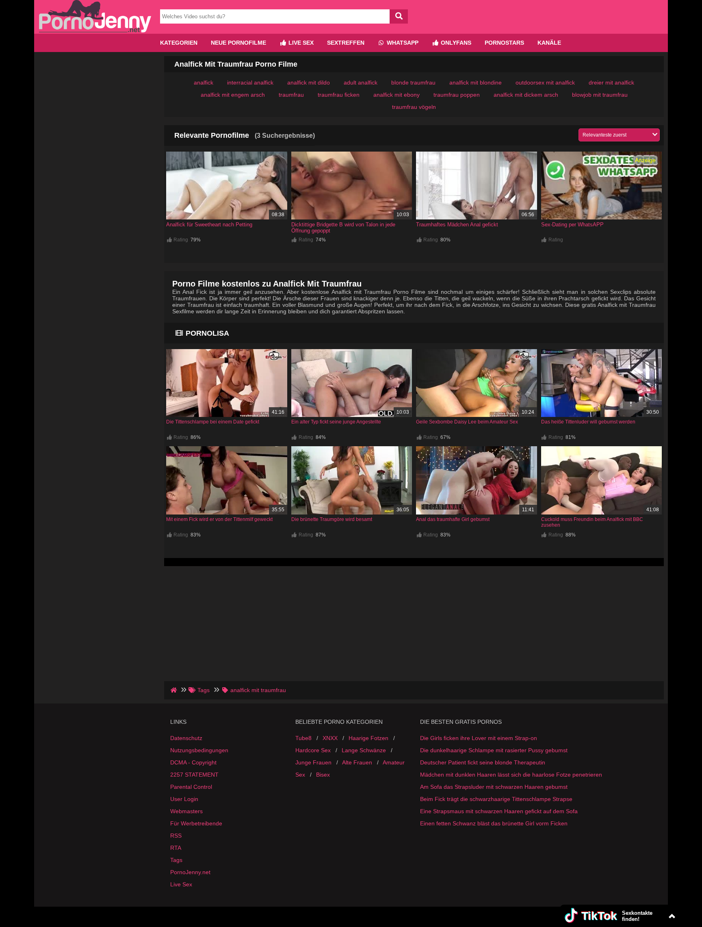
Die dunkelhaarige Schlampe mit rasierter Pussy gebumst (494, 750)
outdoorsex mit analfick (545, 82)
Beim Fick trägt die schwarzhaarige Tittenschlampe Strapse (496, 799)
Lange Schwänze (364, 750)
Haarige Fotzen (368, 738)
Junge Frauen (313, 762)
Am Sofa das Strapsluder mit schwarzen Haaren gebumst (494, 787)
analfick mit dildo (308, 82)
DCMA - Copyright (193, 762)
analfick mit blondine (475, 82)
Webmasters (186, 811)
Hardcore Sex (313, 750)
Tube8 (303, 738)
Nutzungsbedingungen (199, 750)
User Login (184, 799)
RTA (175, 848)
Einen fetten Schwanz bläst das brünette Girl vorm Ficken (494, 823)
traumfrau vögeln (414, 107)
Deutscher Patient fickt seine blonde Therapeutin (482, 762)
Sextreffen (345, 42)
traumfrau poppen (456, 94)
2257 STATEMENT (194, 774)
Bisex (323, 774)
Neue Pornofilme (238, 42)
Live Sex (300, 42)
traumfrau (291, 94)
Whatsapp (401, 42)
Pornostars (504, 42)
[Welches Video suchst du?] (399, 16)
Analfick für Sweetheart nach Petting (209, 224)
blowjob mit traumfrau (600, 94)
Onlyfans (455, 42)
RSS (176, 835)
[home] (174, 690)
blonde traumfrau (413, 82)
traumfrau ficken (339, 94)
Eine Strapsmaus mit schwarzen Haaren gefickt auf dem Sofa (499, 811)
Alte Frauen (357, 762)
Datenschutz (186, 738)
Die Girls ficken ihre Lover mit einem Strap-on (478, 738)
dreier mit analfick (611, 82)
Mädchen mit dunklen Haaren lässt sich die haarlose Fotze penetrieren (511, 774)
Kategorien (178, 42)
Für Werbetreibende (196, 823)
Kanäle (549, 42)
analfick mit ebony (396, 94)
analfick (203, 82)
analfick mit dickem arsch (526, 94)
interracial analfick (250, 82)
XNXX (330, 738)
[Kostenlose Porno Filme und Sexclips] (95, 30)
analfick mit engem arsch (233, 94)
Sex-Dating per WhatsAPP (572, 224)
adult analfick (360, 82)
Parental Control (191, 787)
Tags (176, 860)
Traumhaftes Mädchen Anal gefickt (457, 224)
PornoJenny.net (190, 872)
